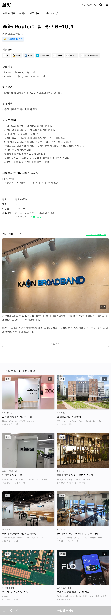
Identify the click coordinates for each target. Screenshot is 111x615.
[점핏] (6, 5)
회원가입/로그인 (88, 4)
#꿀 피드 (34, 13)
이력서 (22, 13)
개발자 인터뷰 (50, 13)
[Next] (104, 278)
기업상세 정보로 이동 (96, 234)
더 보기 (54, 343)
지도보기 (22, 217)
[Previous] (7, 278)
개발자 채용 (9, 13)
